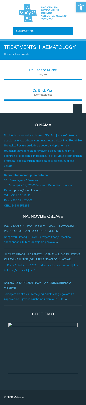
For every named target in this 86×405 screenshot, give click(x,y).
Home (8, 54)
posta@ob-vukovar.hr (27, 190)
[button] (81, 7)
